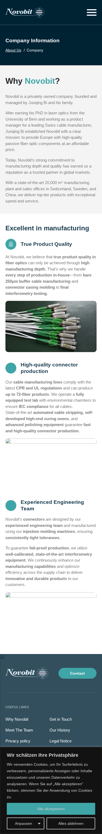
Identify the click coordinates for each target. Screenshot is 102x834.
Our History (60, 730)
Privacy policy (17, 741)
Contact (77, 673)
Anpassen (23, 823)
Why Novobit (16, 719)
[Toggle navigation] (92, 12)
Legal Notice (61, 741)
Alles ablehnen (71, 823)
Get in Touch (61, 719)
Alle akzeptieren (51, 809)
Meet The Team (19, 730)
